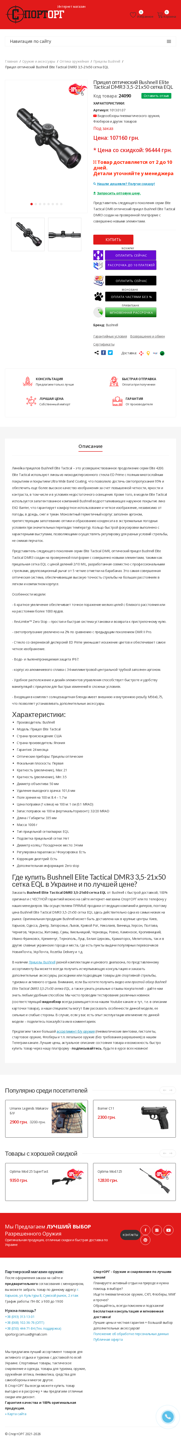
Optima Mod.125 (110, 1171)
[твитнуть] (110, 352)
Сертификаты (103, 344)
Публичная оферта (108, 1339)
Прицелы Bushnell (42, 962)
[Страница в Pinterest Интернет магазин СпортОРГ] (145, 1240)
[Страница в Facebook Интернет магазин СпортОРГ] (145, 1230)
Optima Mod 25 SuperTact (29, 1171)
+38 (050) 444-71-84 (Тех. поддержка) (33, 1328)
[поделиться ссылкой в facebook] (103, 352)
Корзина (170, 16)
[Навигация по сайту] (169, 41)
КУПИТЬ (113, 239)
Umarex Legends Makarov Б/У (29, 1110)
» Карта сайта (15, 1414)
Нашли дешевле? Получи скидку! (126, 183)
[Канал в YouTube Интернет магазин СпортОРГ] (168, 1230)
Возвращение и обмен (147, 336)
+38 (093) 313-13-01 (19, 1316)
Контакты (130, 1235)
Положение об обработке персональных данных (131, 1334)
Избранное (145, 16)
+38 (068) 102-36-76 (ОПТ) (24, 1322)
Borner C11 (106, 1108)
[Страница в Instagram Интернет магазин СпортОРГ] (157, 1230)
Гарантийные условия (110, 336)
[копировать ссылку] (96, 352)
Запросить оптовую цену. (119, 193)
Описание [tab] (90, 446)
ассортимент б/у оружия (76, 1031)
